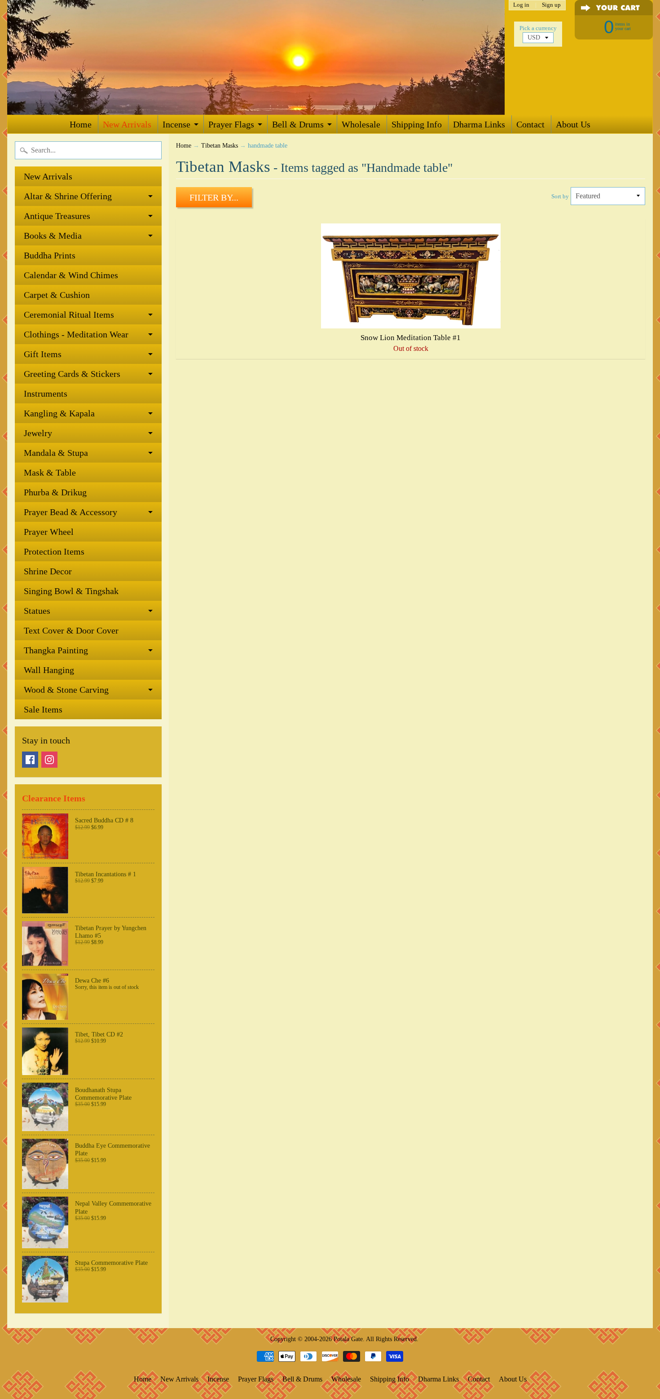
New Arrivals (127, 124)
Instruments (45, 393)
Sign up (551, 5)
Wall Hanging (49, 670)
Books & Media (53, 235)
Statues (37, 611)
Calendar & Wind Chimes (71, 275)
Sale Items (43, 709)
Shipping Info (417, 124)
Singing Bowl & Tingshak (71, 591)
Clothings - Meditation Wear (76, 334)
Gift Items (43, 354)
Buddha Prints (49, 255)
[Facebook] (30, 760)
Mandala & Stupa (56, 453)
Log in (521, 5)
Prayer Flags (231, 124)
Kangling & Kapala (59, 413)
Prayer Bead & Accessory (70, 512)
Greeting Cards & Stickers (72, 374)
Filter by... (213, 197)
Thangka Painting (56, 650)
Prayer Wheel (49, 532)
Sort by (560, 196)
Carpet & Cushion (57, 295)
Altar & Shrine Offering (68, 196)
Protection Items (54, 551)
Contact (530, 124)
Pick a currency (538, 28)
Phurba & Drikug (55, 492)
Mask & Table (50, 472)
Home (81, 124)
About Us (573, 124)
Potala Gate (348, 1338)
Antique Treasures (57, 216)
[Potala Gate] (256, 57)
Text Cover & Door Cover (71, 630)
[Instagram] (49, 760)
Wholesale (361, 124)
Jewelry (38, 433)
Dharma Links (479, 124)
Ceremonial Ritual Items (69, 314)
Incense (176, 124)
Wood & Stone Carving (66, 690)
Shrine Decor (48, 571)
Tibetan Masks (219, 145)
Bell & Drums (298, 124)
